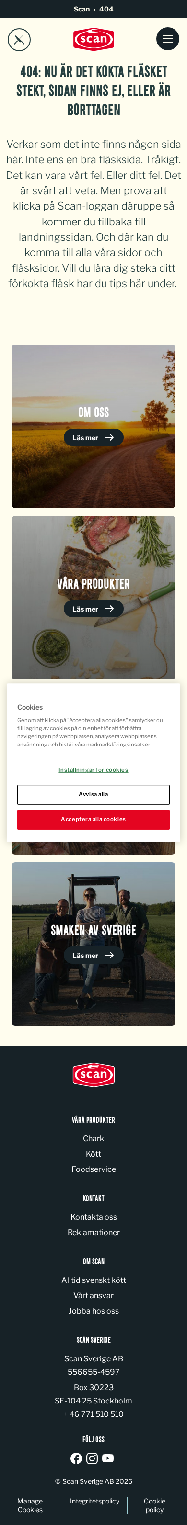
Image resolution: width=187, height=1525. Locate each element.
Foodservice (93, 1169)
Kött (93, 1153)
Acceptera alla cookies (93, 819)
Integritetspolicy (94, 1501)
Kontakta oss (93, 1217)
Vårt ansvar (93, 1295)
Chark (93, 1138)
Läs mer (86, 438)
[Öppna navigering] (167, 39)
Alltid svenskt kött (93, 1280)
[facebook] (78, 1459)
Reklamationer (94, 1232)
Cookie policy (154, 1505)
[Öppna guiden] (19, 39)
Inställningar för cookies (93, 770)
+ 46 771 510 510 (94, 1414)
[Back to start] (93, 39)
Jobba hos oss (94, 1310)
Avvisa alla (93, 794)
